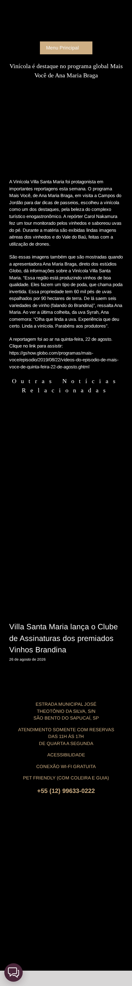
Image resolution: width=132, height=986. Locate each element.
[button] (13, 972)
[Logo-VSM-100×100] (66, 5)
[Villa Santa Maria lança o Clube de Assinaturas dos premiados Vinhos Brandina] (66, 530)
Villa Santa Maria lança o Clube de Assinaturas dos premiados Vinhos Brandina (63, 638)
